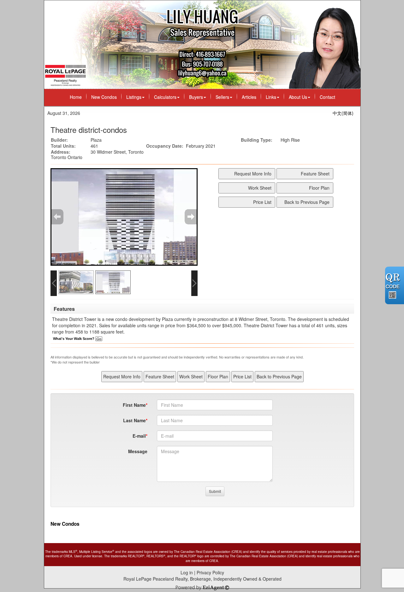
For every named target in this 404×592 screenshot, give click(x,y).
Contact (327, 97)
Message (137, 451)
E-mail (139, 436)
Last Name (134, 420)
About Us (298, 97)
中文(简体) (343, 113)
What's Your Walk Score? (74, 338)
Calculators (165, 97)
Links (271, 97)
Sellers (222, 97)
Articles (249, 97)
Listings (133, 97)
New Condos (104, 97)
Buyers (196, 97)
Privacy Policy (210, 572)
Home (76, 97)
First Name (134, 405)
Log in (187, 572)
